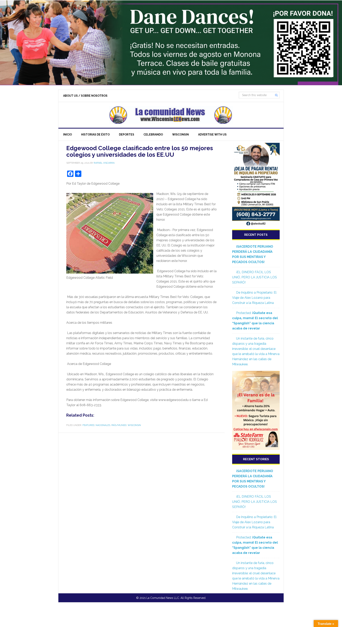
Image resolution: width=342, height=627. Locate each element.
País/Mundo (118, 425)
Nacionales (103, 425)
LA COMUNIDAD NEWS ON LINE (171, 115)
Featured (88, 425)
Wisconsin (134, 425)
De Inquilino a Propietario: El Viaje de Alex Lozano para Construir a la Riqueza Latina (254, 298)
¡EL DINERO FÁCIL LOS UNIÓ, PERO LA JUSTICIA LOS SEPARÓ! (254, 277)
